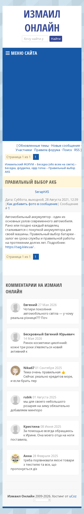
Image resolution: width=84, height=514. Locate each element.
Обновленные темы (33, 145)
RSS (77, 150)
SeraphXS (42, 192)
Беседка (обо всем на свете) (55, 164)
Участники (24, 150)
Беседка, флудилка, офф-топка (25, 168)
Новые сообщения (65, 145)
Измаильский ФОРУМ (19, 164)
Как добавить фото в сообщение (32, 204)
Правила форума (47, 150)
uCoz (73, 496)
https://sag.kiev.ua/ (19, 247)
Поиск (67, 150)
